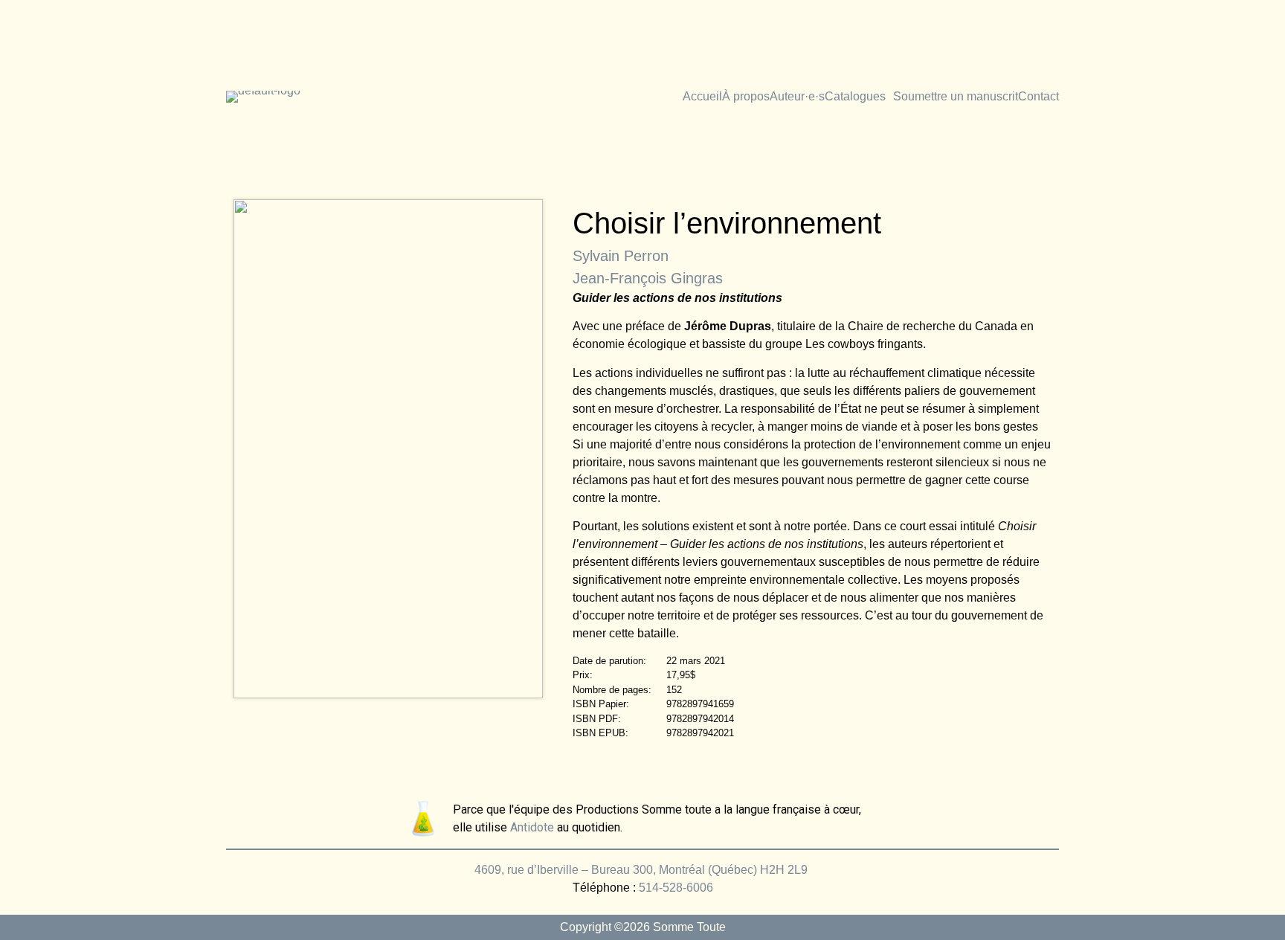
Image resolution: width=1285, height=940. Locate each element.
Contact (1038, 97)
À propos (746, 97)
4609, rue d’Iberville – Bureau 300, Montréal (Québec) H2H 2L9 (642, 869)
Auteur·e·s (797, 97)
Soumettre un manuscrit (955, 97)
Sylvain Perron (621, 256)
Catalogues (855, 97)
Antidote (532, 827)
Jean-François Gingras (648, 278)
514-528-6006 (676, 887)
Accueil (702, 97)
